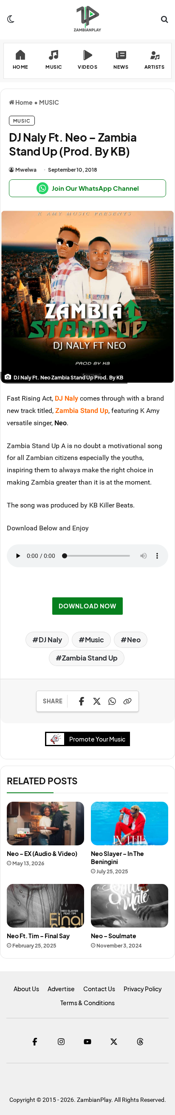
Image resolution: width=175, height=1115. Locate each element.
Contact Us (99, 988)
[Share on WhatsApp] (112, 701)
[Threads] (140, 1041)
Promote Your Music (97, 739)
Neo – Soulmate (113, 935)
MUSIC (49, 102)
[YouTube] (87, 1041)
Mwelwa (26, 170)
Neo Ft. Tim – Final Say (38, 935)
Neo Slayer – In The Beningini (117, 857)
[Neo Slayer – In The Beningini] (129, 823)
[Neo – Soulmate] (129, 906)
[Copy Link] (127, 701)
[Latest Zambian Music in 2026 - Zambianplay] (87, 18)
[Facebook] (34, 1041)
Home (23, 102)
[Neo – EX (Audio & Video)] (45, 823)
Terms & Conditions (87, 1002)
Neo (60, 422)
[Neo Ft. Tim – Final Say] (45, 906)
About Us (26, 988)
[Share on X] (97, 701)
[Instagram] (61, 1041)
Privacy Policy (143, 988)
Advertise (61, 988)
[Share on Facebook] (81, 701)
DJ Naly (50, 639)
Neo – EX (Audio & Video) (42, 853)
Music (94, 639)
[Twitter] (113, 1041)
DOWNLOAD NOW (87, 606)
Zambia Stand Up (90, 657)
